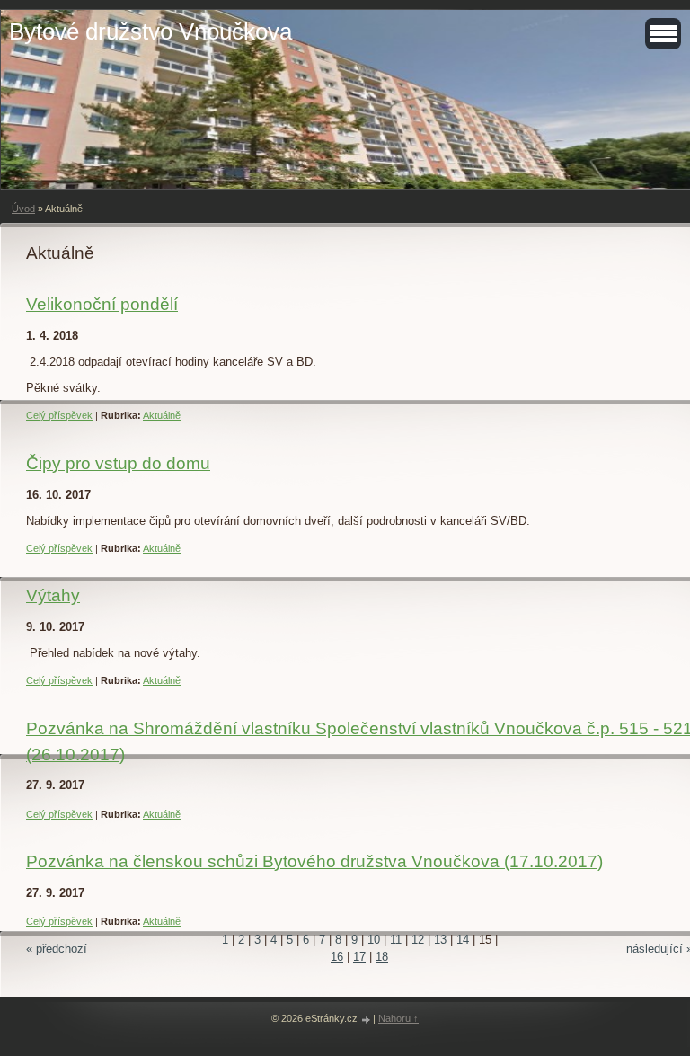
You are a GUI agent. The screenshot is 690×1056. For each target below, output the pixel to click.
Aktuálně (162, 415)
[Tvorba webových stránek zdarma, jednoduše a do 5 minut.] (366, 1020)
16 (337, 956)
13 (440, 939)
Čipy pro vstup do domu (118, 463)
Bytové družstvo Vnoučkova (150, 31)
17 (359, 956)
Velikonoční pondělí (102, 304)
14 (462, 939)
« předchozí (56, 948)
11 (396, 939)
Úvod (23, 208)
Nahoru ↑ (398, 1018)
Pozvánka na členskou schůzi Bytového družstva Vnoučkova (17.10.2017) (314, 861)
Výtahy (53, 595)
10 (373, 939)
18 (382, 956)
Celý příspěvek (59, 415)
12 (417, 939)
